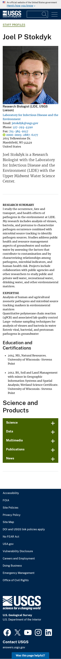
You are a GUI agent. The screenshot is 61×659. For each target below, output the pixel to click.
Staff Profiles (14, 24)
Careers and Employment (19, 558)
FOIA (6, 500)
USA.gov (8, 544)
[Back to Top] (48, 646)
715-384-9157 (18, 131)
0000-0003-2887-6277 (22, 135)
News (10, 458)
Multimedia (14, 440)
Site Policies (10, 507)
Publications (15, 449)
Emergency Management (18, 573)
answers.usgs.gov (14, 647)
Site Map (8, 522)
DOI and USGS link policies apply (24, 529)
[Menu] (54, 14)
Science (12, 422)
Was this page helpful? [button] (30, 655)
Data (9, 431)
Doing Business (12, 565)
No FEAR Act (11, 536)
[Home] (12, 16)
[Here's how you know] (30, 4)
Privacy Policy (12, 515)
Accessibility (11, 493)
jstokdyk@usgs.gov (25, 123)
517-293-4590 (23, 127)
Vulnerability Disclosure (18, 551)
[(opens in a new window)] (7, 632)
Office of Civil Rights (16, 580)
